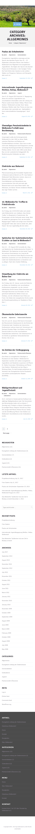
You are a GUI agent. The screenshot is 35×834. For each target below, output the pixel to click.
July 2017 (5, 552)
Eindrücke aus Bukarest (13, 166)
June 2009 (5, 625)
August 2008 (6, 641)
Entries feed (5, 696)
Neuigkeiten (5, 738)
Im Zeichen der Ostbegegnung (15, 350)
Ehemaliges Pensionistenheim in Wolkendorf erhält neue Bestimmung (16, 128)
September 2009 (7, 617)
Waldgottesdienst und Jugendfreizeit (12, 389)
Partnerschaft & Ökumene (24, 134)
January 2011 (6, 596)
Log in (4, 692)
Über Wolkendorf (7, 742)
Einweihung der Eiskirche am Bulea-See (15, 275)
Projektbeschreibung (8, 478)
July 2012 (5, 572)
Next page (6, 433)
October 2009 (6, 612)
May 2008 (5, 649)
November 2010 (7, 600)
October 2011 (6, 580)
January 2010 (6, 604)
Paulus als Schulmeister (13, 51)
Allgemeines (12, 55)
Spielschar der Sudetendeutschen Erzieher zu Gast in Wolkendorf (17, 239)
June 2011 (5, 588)
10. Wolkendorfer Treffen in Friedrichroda (14, 203)
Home (10, 43)
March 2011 (5, 592)
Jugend (20, 93)
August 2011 (6, 584)
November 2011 (7, 576)
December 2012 (7, 564)
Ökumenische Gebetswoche (14, 314)
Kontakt (4, 734)
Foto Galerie (6, 482)
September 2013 (7, 556)
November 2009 (7, 608)
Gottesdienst (7, 395)
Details (4, 78)
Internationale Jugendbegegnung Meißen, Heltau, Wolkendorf (17, 88)
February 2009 (6, 633)
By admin (4, 55)
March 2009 (5, 629)
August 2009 (6, 621)
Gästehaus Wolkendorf (9, 726)
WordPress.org (6, 704)
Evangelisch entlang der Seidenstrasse (14, 451)
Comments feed (7, 700)
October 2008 (6, 637)
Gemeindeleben (22, 55)
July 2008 (5, 645)
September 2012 (7, 568)
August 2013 (6, 560)
